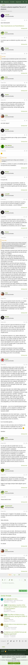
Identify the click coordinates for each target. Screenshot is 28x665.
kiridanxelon (6, 635)
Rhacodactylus (13, 635)
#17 (26, 474)
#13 (26, 298)
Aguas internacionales (18, 600)
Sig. (14, 574)
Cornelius (6, 619)
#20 (26, 555)
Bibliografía (8, 610)
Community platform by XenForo (13, 654)
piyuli (6, 359)
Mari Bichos (8, 145)
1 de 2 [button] (10, 574)
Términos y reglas (12, 650)
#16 (26, 443)
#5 (26, 100)
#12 (26, 237)
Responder (24, 28)
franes (7, 48)
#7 (26, 135)
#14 (26, 322)
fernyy (7, 129)
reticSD (3, 11)
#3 (26, 53)
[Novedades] (23, 1)
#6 (26, 120)
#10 (26, 199)
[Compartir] (25, 20)
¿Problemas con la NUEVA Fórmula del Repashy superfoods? (15, 633)
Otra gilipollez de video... (11, 599)
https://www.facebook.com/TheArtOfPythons (12, 26)
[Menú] (2, 2)
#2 (26, 37)
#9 (26, 177)
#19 (26, 511)
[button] (2, 580)
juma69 (7, 194)
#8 (26, 150)
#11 (26, 216)
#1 (26, 20)
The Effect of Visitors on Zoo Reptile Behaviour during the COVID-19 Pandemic (15, 616)
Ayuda (2, 651)
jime (6, 32)
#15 (26, 364)
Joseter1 (7, 469)
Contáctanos (4, 650)
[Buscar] (26, 1)
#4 (26, 82)
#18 (26, 497)
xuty (6, 115)
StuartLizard (8, 506)
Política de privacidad (21, 650)
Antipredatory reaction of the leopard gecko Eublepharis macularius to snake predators (15, 606)
